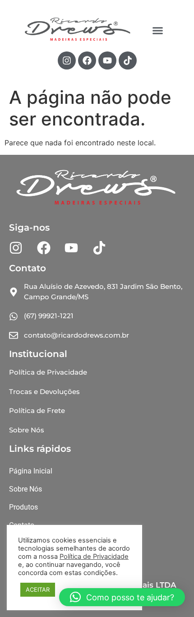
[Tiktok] (128, 60)
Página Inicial (30, 471)
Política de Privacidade (94, 556)
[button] (157, 30)
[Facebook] (87, 60)
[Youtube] (107, 60)
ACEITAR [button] (38, 589)
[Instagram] (67, 60)
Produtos (23, 507)
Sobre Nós (25, 489)
